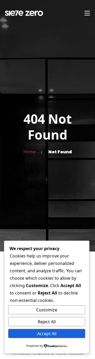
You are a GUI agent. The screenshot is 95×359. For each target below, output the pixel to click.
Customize (46, 310)
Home (29, 152)
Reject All (47, 322)
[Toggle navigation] (87, 13)
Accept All (46, 334)
